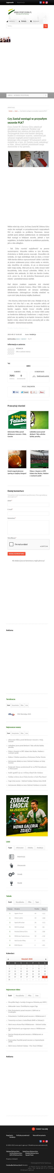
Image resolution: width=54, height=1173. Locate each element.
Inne (26, 705)
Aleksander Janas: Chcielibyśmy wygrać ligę (23, 1006)
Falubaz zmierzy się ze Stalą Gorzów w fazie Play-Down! (27, 777)
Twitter (44, 2)
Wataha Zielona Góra (31, 1153)
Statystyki (36, 21)
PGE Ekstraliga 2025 (24, 714)
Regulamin (9, 1135)
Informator (20, 848)
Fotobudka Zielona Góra (13, 1165)
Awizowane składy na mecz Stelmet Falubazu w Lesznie (27, 785)
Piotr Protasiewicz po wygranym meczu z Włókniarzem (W (26, 1029)
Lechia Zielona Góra (16, 1153)
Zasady (19, 874)
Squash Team (29, 1155)
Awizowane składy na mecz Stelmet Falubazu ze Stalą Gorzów (26, 762)
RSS (47, 2)
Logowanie (10, 2)
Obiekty (30, 848)
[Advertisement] (27, 63)
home (10, 111)
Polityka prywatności (22, 1135)
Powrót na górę (42, 1129)
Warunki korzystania (39, 1135)
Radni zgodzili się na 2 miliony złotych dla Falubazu (25, 773)
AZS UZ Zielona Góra (16, 1155)
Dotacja (23, 21)
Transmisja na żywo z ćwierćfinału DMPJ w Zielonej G (26, 1020)
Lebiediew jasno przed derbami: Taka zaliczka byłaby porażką (37, 434)
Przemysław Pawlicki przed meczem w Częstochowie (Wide (26, 1041)
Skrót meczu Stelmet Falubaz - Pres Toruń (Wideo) (25, 1046)
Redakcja (33, 334)
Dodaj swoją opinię (43, 376)
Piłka (22, 705)
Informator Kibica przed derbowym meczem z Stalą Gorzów (17, 434)
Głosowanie (21, 865)
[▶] (45, 959)
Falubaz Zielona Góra (12, 1151)
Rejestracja (21, 2)
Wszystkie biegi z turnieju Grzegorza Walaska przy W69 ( (27, 1002)
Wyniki (19, 883)
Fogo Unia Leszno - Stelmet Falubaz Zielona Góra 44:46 (27, 781)
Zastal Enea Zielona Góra (30, 1151)
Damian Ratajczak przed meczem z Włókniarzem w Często (25, 1035)
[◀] (9, 959)
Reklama (12, 21)
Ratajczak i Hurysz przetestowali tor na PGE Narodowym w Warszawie (27, 768)
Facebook (40, 2)
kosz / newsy (21, 339)
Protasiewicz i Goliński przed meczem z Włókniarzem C (27, 1016)
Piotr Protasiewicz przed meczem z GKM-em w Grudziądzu (24, 1011)
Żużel (8, 705)
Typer (10, 848)
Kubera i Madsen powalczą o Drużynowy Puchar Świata (27, 757)
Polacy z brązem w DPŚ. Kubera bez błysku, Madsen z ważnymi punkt (39, 473)
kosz (16, 111)
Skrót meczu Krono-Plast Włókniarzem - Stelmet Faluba (27, 1024)
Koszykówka (15, 705)
